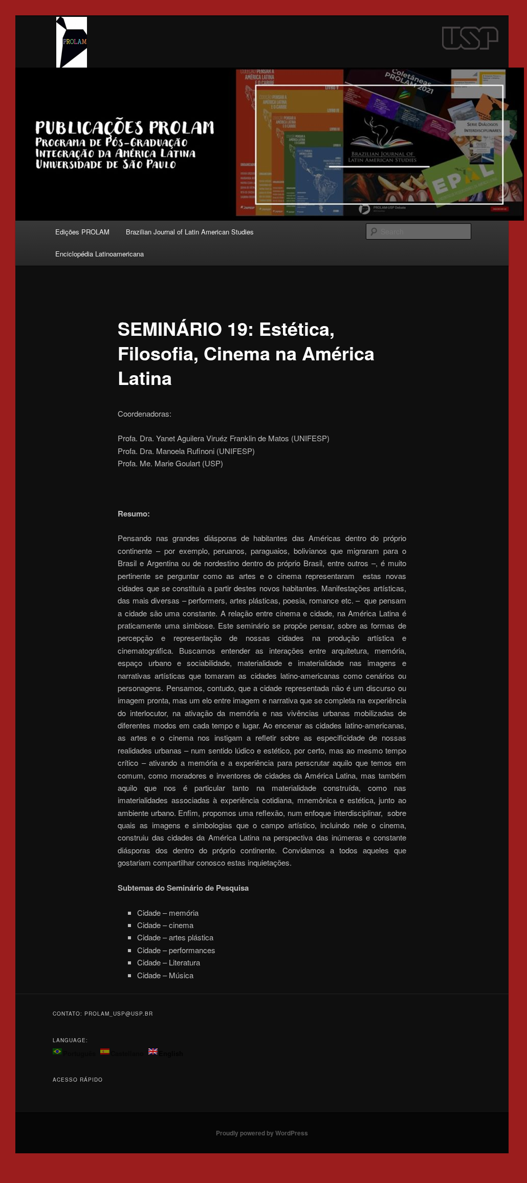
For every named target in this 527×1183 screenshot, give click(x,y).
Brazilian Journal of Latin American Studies (190, 231)
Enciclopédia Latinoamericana (99, 254)
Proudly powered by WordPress (262, 1132)
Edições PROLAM (82, 231)
